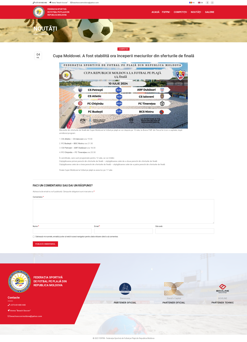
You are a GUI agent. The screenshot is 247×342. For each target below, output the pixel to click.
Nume (36, 226)
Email (97, 226)
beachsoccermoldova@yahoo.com (85, 3)
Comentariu (38, 197)
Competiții (44, 34)
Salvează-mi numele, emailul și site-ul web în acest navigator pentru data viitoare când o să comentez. (77, 237)
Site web (158, 226)
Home (35, 34)
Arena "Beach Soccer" (59, 3)
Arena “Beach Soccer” (20, 310)
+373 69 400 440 (40, 3)
